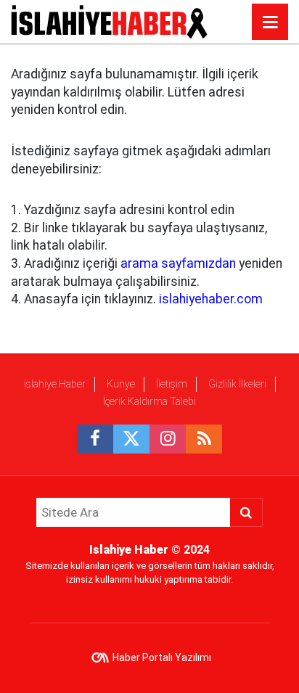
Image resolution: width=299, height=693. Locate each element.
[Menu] (270, 22)
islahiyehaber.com (211, 299)
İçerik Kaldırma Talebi (149, 401)
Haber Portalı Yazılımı (161, 657)
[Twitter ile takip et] (131, 439)
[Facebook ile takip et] (95, 439)
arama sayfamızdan (178, 263)
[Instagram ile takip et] (168, 439)
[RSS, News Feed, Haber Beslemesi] (204, 439)
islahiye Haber (55, 384)
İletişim (171, 384)
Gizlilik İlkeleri (237, 384)
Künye (121, 384)
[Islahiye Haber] (109, 21)
